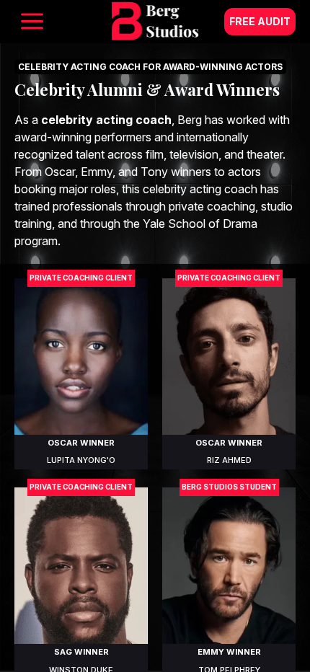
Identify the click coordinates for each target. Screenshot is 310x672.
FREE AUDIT (260, 21)
